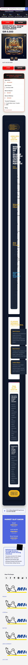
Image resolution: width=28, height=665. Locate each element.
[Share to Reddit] (22, 577)
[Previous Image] (2, 46)
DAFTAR (20, 22)
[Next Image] (25, 46)
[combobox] (12, 8)
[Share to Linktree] (14, 577)
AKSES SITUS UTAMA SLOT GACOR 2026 (14, 493)
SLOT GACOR (15, 167)
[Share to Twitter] (6, 577)
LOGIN (7, 22)
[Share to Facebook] (10, 577)
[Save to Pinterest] (18, 577)
